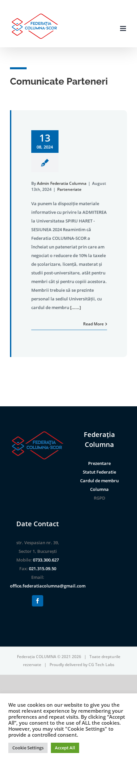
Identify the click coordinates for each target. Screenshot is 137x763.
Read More (93, 324)
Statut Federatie (99, 472)
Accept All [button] (65, 748)
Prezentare (99, 463)
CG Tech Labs (101, 664)
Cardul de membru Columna (99, 485)
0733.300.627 (46, 560)
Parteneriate (69, 189)
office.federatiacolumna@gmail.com (47, 586)
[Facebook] (37, 600)
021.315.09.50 (42, 569)
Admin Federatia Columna (61, 183)
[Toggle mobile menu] (123, 28)
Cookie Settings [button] (28, 748)
